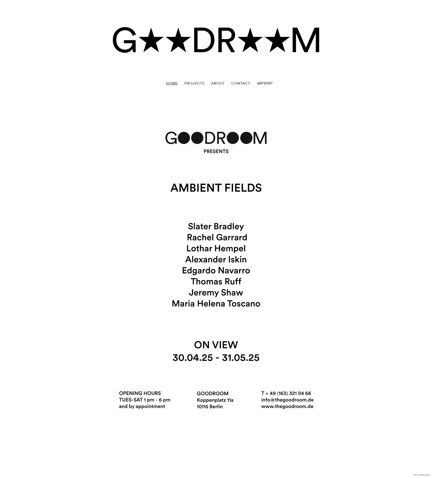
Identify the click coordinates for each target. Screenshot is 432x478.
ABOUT (218, 83)
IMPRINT (265, 83)
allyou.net (425, 474)
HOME (172, 83)
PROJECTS (194, 83)
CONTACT (240, 83)
